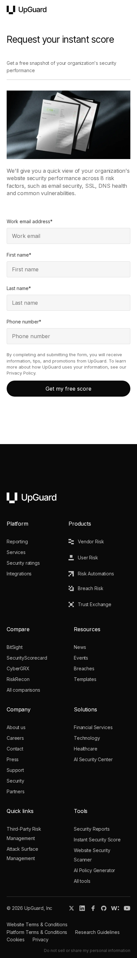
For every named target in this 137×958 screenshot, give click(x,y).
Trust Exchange (94, 604)
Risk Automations (96, 573)
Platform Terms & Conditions (37, 932)
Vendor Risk (91, 541)
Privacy (41, 939)
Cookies (16, 939)
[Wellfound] (115, 908)
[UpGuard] (27, 10)
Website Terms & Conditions (37, 924)
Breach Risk (90, 588)
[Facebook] (93, 908)
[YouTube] (127, 908)
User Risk (88, 557)
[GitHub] (103, 908)
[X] (71, 908)
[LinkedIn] (82, 908)
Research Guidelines (97, 932)
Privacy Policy (21, 373)
